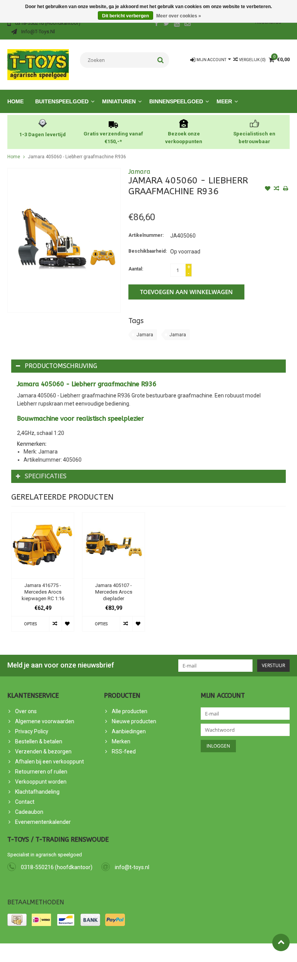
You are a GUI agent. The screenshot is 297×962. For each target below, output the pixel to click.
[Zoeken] (160, 60)
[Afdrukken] (285, 189)
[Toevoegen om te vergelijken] (276, 189)
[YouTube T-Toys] (177, 24)
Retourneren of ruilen (41, 772)
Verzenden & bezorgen (43, 751)
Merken (121, 741)
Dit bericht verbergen (125, 16)
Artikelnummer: (146, 235)
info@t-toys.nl (132, 867)
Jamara (139, 171)
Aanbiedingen (129, 731)
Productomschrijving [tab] (61, 366)
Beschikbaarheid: (147, 251)
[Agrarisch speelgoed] (38, 64)
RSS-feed (124, 751)
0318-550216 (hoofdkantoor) (56, 867)
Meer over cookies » (178, 16)
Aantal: (135, 269)
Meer (224, 101)
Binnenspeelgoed (176, 101)
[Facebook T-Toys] (156, 24)
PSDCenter (93, 952)
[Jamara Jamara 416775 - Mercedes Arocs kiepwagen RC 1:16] (43, 546)
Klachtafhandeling (37, 792)
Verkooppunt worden (41, 782)
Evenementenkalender (43, 822)
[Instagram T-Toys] (187, 24)
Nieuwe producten (134, 721)
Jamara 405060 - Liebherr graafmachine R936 (77, 156)
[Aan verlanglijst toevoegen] (267, 189)
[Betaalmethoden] (17, 920)
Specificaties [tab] (46, 476)
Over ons (26, 711)
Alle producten (129, 711)
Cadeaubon (29, 812)
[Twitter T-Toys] (166, 24)
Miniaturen (119, 101)
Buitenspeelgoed (62, 101)
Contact (24, 802)
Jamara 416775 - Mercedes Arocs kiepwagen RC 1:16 (43, 591)
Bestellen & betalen (38, 741)
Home (15, 101)
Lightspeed (146, 952)
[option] (42, 576)
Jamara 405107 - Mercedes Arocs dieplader (113, 591)
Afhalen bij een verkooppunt (49, 761)
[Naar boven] (281, 942)
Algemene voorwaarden (44, 721)
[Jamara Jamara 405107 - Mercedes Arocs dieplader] (113, 546)
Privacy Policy (31, 731)
